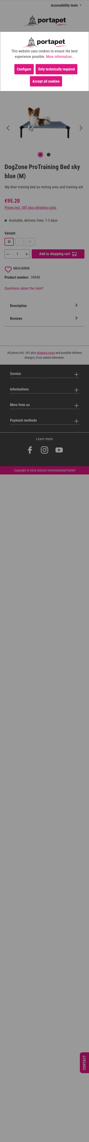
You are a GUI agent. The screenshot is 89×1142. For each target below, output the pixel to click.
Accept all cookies (46, 81)
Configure (24, 69)
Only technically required (56, 69)
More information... (60, 56)
